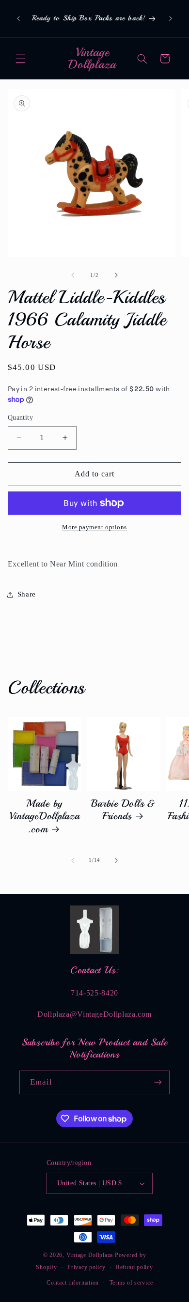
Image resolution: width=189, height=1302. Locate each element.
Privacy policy (86, 1267)
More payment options (94, 527)
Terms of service (131, 1283)
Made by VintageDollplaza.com (44, 816)
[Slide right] (116, 275)
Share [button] (26, 594)
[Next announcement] (170, 19)
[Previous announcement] (18, 19)
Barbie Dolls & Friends (123, 810)
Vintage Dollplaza (89, 1255)
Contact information (73, 1283)
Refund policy (134, 1267)
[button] (20, 58)
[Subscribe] (158, 1082)
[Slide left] (72, 275)
